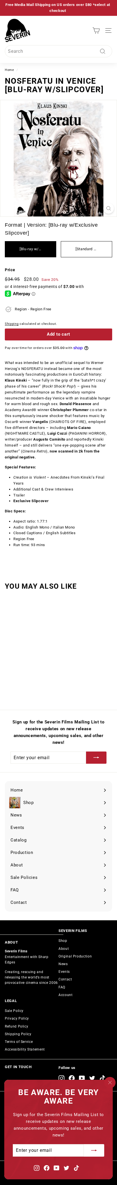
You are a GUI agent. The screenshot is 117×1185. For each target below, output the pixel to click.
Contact (65, 979)
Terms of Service (19, 1042)
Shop (62, 941)
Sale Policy (14, 1011)
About (63, 949)
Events (64, 972)
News (63, 964)
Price (10, 270)
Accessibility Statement (25, 1049)
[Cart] (96, 30)
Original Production (75, 956)
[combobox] (58, 51)
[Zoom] (108, 208)
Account (65, 995)
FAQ (61, 987)
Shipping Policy (18, 1034)
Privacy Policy (17, 1018)
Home (9, 70)
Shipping (11, 324)
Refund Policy (16, 1026)
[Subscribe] (94, 1150)
